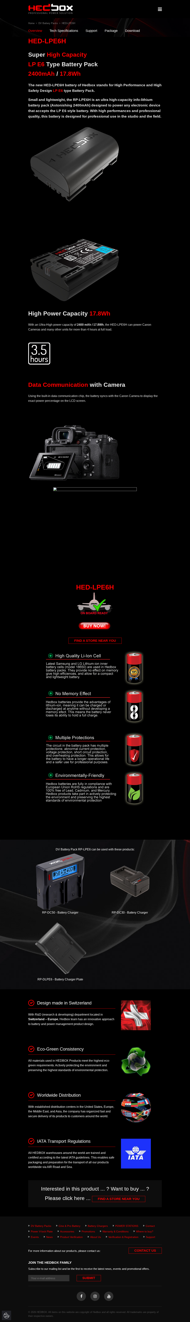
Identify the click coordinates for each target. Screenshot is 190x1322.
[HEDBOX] (50, 9)
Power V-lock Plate (42, 1231)
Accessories (67, 1231)
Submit (88, 1278)
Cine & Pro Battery (69, 1225)
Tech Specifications (64, 31)
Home (31, 23)
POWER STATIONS (126, 1225)
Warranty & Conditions (115, 1231)
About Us (95, 1237)
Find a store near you (95, 640)
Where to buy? (144, 1231)
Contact (150, 1225)
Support (91, 31)
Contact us (145, 1250)
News (49, 1237)
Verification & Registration (123, 1237)
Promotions (88, 1231)
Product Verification (71, 1237)
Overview (35, 31)
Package (111, 31)
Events (35, 1237)
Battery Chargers (98, 1225)
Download (132, 31)
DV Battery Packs (48, 23)
